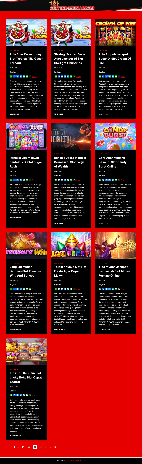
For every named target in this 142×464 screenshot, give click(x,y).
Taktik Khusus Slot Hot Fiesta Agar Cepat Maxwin (70, 271)
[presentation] (26, 32)
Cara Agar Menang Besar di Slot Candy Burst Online (113, 162)
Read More (15, 114)
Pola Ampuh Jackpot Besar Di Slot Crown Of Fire (115, 59)
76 (55, 447)
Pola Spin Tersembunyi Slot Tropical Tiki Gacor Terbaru (26, 59)
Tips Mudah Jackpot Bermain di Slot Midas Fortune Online (114, 271)
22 (29, 447)
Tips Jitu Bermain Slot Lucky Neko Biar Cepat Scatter (26, 377)
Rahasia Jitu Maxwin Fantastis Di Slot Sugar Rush (26, 162)
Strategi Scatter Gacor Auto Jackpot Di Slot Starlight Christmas (70, 59)
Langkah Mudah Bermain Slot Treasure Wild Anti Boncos (25, 271)
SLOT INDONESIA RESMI (74, 461)
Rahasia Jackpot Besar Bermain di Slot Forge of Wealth (70, 162)
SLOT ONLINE (14, 50)
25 (46, 447)
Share (34, 77)
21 (23, 447)
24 (41, 447)
